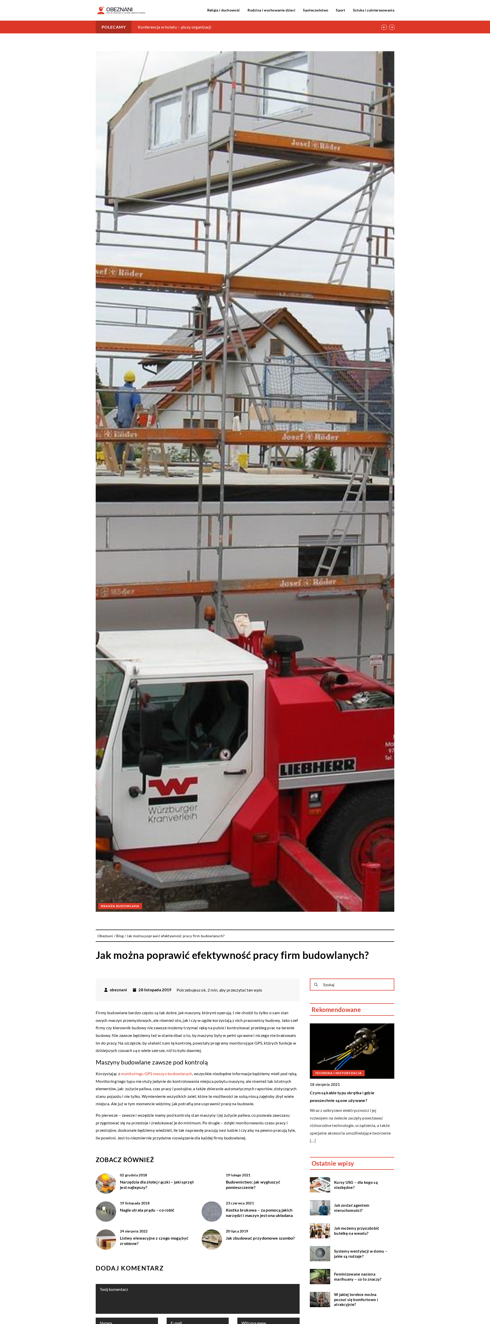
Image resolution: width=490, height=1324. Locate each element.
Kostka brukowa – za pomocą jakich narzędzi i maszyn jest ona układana (259, 1212)
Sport (340, 10)
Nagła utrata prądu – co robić (147, 1209)
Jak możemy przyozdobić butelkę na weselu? (356, 1231)
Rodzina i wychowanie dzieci (271, 10)
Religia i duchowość (223, 10)
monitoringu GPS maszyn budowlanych (156, 1073)
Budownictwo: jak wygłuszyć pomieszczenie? (253, 1184)
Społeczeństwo (315, 10)
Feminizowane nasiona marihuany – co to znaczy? (358, 1276)
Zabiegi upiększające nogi (334, 1037)
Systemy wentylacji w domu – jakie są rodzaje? (360, 1253)
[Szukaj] (316, 985)
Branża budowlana (120, 906)
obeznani (118, 990)
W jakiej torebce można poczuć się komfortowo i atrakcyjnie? (356, 1299)
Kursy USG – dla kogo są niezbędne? (356, 1185)
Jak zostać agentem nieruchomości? (351, 1208)
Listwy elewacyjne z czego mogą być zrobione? (154, 1241)
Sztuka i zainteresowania (373, 10)
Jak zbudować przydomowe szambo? (260, 1238)
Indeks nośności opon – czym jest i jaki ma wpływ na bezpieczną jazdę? (201, 26)
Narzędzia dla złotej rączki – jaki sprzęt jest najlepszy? (157, 1184)
